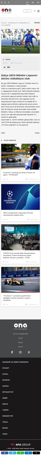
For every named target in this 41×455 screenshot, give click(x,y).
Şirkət (20, 338)
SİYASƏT (5, 368)
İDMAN (5, 428)
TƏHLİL (5, 422)
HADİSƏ (5, 386)
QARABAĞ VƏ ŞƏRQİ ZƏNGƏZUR (15, 362)
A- (5, 67)
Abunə (20, 347)
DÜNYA (5, 404)
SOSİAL (5, 374)
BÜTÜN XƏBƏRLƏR (20, 334)
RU (38, 2)
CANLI (27, 11)
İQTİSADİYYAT (8, 392)
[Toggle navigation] (38, 10)
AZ (27, 2)
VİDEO (4, 434)
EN (33, 2)
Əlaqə (20, 342)
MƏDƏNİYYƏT (7, 416)
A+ (8, 67)
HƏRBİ (4, 398)
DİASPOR (6, 380)
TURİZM (5, 410)
